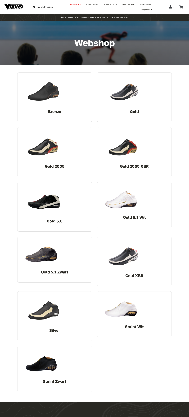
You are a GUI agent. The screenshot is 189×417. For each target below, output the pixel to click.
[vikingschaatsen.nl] (14, 4)
